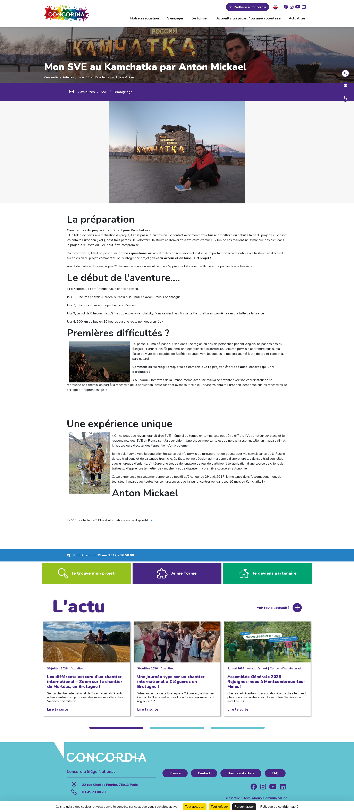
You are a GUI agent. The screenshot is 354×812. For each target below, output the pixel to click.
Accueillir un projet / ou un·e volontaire (248, 18)
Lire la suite (57, 709)
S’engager (175, 18)
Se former (200, 18)
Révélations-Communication (265, 798)
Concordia (51, 77)
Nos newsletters (240, 773)
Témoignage (123, 92)
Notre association (144, 18)
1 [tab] (116, 728)
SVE (104, 92)
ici (150, 520)
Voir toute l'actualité (273, 608)
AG (265, 668)
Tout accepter (194, 806)
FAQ (275, 773)
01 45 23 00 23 (94, 792)
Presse (175, 773)
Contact (204, 773)
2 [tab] (177, 728)
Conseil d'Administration (287, 668)
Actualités (297, 18)
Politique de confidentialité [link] (279, 806)
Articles (68, 77)
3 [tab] (238, 728)
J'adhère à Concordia (249, 7)
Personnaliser (244, 806)
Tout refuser (219, 806)
